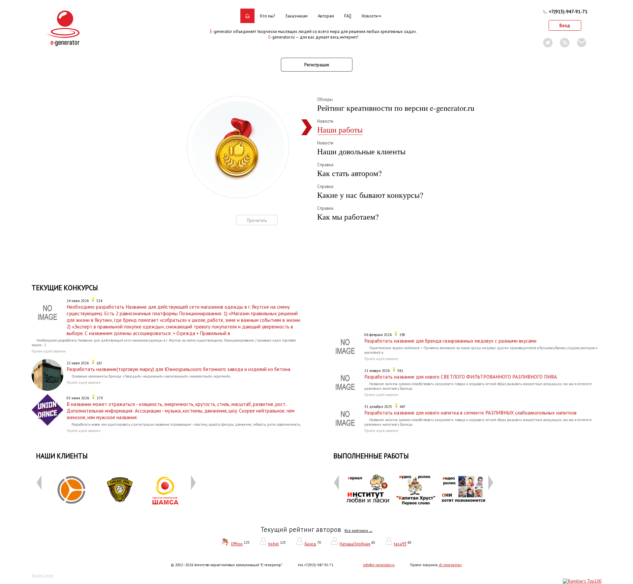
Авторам (326, 16)
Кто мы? (267, 16)
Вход (564, 25)
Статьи (48, 575)
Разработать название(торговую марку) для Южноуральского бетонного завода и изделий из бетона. (179, 369)
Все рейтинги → (359, 530)
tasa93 (400, 544)
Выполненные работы (371, 455)
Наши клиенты (62, 455)
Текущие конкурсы (65, 287)
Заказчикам (296, 16)
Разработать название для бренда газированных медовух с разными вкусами (450, 340)
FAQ (347, 16)
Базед (310, 544)
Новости (370, 16)
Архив (37, 575)
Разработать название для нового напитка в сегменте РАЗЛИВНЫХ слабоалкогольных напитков (470, 412)
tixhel (273, 544)
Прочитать (257, 220)
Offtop (237, 544)
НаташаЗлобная (355, 544)
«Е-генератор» (450, 565)
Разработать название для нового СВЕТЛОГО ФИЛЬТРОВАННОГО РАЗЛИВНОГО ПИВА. (461, 376)
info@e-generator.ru (379, 565)
